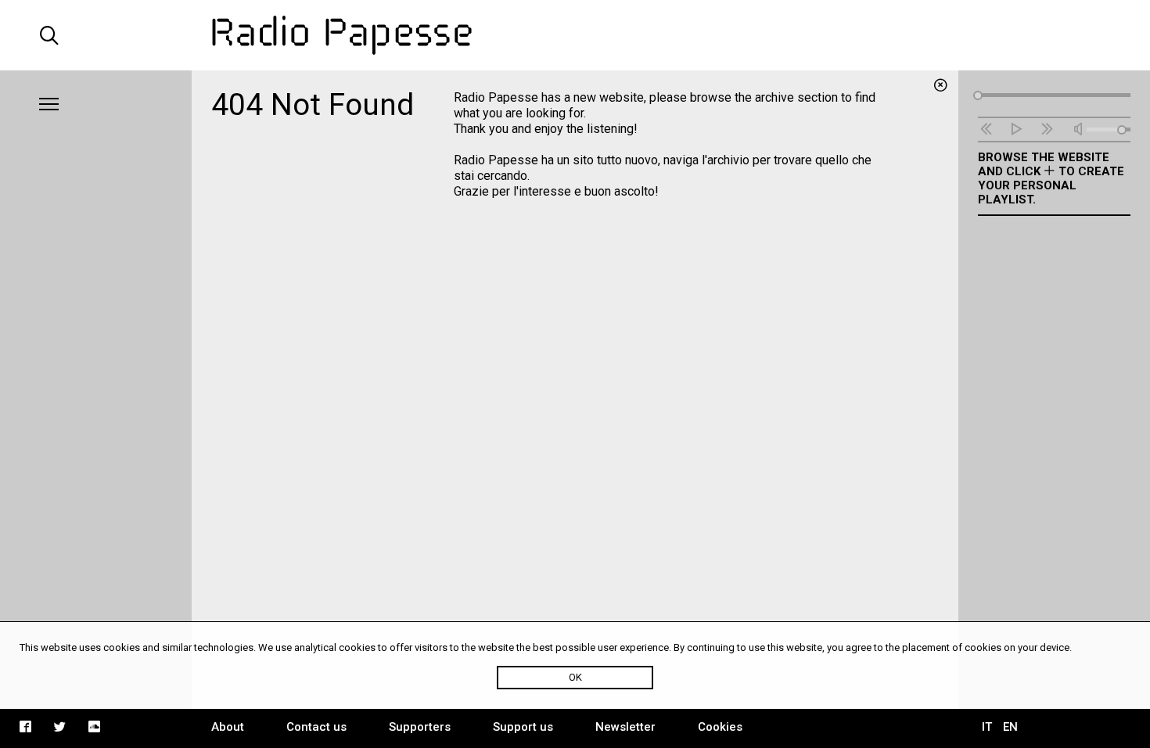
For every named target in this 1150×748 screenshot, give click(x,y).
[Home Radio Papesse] (575, 35)
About (227, 727)
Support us (523, 727)
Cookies (720, 727)
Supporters (420, 727)
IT (987, 727)
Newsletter (625, 727)
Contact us (316, 727)
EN (1010, 727)
